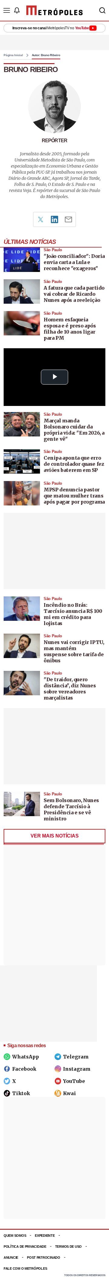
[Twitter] (40, 219)
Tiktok (21, 1093)
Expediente (44, 1235)
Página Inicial (13, 55)
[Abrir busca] (102, 10)
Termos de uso (68, 1246)
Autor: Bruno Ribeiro (46, 55)
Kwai (69, 1093)
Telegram (76, 1057)
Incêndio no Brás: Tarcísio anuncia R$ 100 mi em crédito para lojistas (73, 614)
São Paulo (53, 250)
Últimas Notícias (30, 241)
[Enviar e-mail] (68, 219)
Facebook (24, 1069)
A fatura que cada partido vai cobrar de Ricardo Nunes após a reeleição (74, 294)
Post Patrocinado (43, 1257)
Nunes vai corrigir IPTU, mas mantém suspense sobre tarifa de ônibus (74, 651)
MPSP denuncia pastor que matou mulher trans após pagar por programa (74, 496)
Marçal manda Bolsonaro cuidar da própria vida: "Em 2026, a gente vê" (74, 430)
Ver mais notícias (55, 835)
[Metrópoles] (54, 10)
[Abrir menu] (6, 10)
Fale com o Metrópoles (25, 1268)
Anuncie (11, 1257)
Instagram (77, 1069)
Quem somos (15, 1235)
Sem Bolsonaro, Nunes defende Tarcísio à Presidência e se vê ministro (71, 809)
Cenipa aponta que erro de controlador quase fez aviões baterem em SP (74, 464)
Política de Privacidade (25, 1246)
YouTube (74, 1081)
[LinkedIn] (54, 219)
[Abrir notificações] (16, 10)
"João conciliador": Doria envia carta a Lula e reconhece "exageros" (74, 262)
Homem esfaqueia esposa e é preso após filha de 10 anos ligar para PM (70, 329)
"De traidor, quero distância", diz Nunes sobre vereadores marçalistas (70, 688)
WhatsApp (25, 1057)
